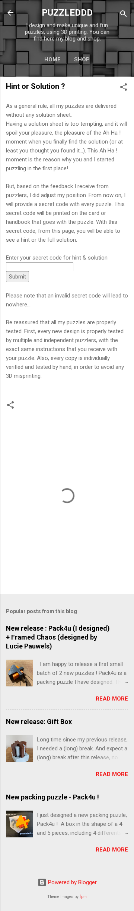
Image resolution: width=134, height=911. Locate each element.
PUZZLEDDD (67, 12)
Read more (112, 698)
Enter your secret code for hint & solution (57, 257)
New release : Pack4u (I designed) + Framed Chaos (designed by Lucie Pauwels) (58, 637)
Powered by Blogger (72, 882)
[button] (123, 88)
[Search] (123, 15)
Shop (82, 59)
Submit (17, 276)
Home (52, 59)
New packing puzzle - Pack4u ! (52, 797)
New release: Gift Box (39, 721)
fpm (83, 896)
